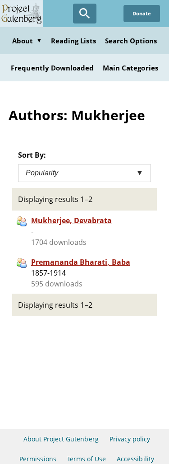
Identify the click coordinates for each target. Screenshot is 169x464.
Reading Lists (73, 40)
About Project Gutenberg (61, 439)
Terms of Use (86, 459)
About (27, 40)
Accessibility (135, 459)
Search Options (131, 40)
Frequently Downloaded (52, 67)
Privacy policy (130, 439)
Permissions (37, 459)
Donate (141, 13)
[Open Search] (84, 13)
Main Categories (130, 67)
